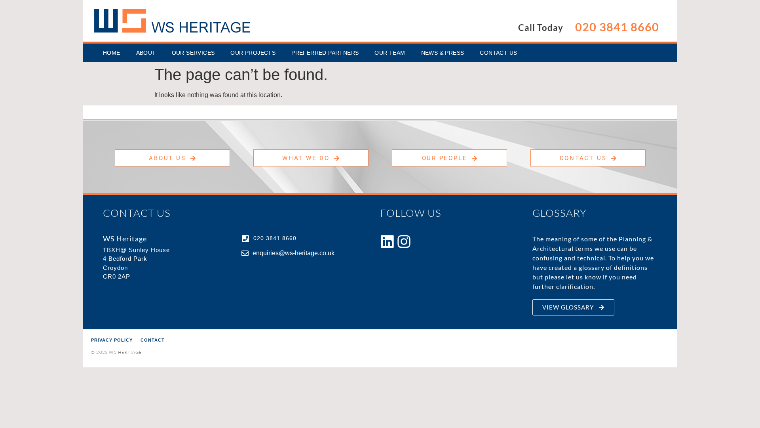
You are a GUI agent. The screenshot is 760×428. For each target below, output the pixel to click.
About (146, 53)
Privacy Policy (112, 340)
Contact (153, 340)
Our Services (193, 53)
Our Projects (253, 53)
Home (111, 53)
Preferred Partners (325, 53)
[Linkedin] (387, 241)
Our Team (389, 53)
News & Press (442, 53)
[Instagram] (404, 241)
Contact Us (498, 53)
